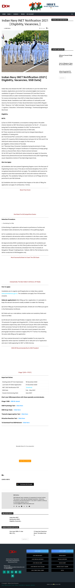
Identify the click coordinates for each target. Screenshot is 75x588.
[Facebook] (18, 467)
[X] (21, 467)
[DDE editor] (3, 28)
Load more (24, 539)
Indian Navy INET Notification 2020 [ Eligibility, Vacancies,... (16, 519)
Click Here (26, 422)
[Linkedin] (19, 506)
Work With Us (22, 585)
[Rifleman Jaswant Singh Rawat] (54, 55)
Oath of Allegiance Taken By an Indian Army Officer (66, 64)
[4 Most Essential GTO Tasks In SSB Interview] (54, 71)
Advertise (33, 585)
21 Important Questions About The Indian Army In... (40, 533)
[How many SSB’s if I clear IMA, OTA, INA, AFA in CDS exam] (5, 532)
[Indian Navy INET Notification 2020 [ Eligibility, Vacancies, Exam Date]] (5, 518)
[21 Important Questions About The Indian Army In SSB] (29, 532)
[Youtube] (29, 506)
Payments (28, 585)
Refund (16, 585)
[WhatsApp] (25, 467)
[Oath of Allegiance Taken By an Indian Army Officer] (54, 63)
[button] (72, 14)
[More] (31, 467)
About (3, 585)
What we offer (8, 585)
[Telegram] (28, 467)
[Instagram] (16, 506)
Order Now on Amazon (25, 460)
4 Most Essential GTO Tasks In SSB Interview (65, 72)
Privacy (13, 585)
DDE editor (7, 28)
